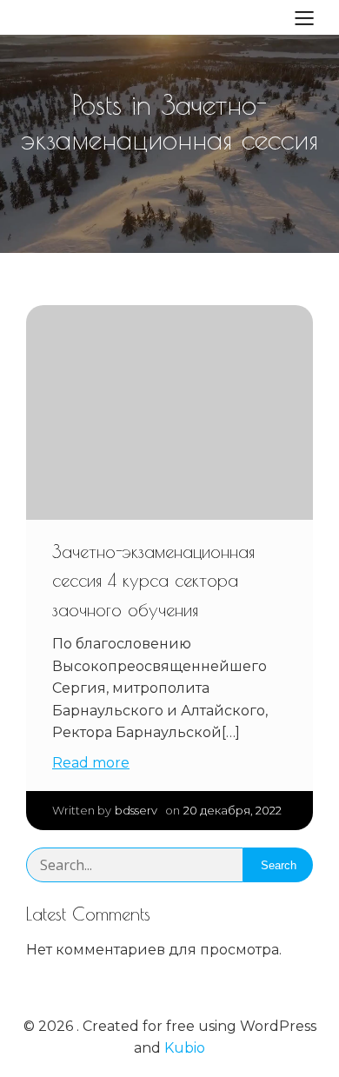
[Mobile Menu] (304, 17)
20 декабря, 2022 (232, 810)
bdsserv (136, 810)
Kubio (184, 1048)
